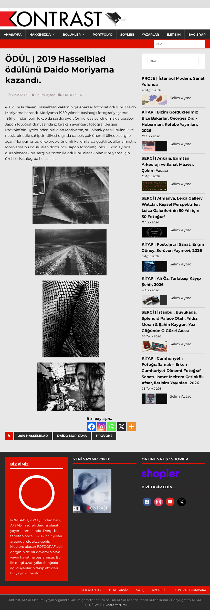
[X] (121, 426)
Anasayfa (13, 34)
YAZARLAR (150, 34)
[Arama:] (179, 43)
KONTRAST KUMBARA (190, 590)
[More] (131, 426)
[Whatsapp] (111, 426)
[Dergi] (64, 24)
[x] (181, 502)
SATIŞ (140, 590)
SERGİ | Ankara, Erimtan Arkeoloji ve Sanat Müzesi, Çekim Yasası (168, 164)
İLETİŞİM (174, 34)
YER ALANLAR (91, 590)
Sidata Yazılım (115, 605)
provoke (104, 436)
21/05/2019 (20, 95)
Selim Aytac (45, 95)
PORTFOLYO (102, 34)
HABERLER (72, 95)
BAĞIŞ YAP (197, 34)
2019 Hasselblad (33, 436)
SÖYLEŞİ (127, 34)
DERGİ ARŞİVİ (119, 590)
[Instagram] (101, 426)
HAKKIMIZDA (40, 34)
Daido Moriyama (72, 436)
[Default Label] (170, 502)
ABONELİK (159, 590)
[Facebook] (91, 426)
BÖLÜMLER (72, 34)
